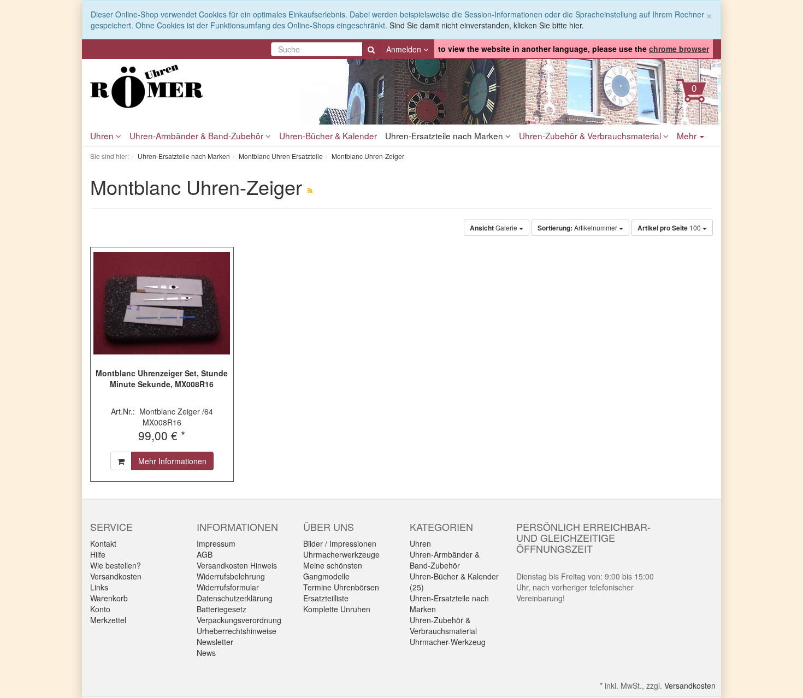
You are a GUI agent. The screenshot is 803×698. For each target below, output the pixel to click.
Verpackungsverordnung (239, 619)
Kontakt (103, 543)
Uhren (103, 135)
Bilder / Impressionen (339, 543)
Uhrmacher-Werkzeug (448, 641)
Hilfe (97, 554)
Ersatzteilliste (326, 598)
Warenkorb (109, 598)
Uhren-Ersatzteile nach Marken (445, 135)
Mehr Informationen (172, 461)
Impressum (216, 543)
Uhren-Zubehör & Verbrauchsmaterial (591, 135)
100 (669, 228)
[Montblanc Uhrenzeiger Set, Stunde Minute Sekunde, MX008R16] (162, 303)
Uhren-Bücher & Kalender (328, 135)
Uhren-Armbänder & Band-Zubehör (197, 135)
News (206, 652)
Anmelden (404, 49)
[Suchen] (371, 49)
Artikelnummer (578, 228)
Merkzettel (108, 619)
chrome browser (679, 48)
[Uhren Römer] (188, 86)
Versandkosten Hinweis (237, 565)
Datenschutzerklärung (235, 598)
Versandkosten (115, 576)
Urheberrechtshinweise (236, 630)
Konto (100, 609)
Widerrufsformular (228, 587)
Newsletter (215, 641)
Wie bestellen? (115, 565)
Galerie (494, 228)
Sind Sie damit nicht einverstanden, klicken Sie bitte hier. (486, 25)
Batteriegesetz (221, 609)
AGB (204, 554)
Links (99, 587)
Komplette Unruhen (336, 609)
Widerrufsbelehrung (231, 576)
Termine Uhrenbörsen (341, 587)
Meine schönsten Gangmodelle (332, 571)
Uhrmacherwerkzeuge (341, 554)
